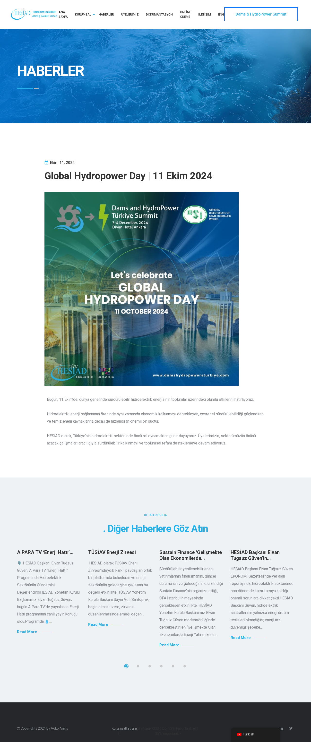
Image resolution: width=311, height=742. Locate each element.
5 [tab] (173, 666)
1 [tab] (126, 666)
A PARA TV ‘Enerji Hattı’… (45, 552)
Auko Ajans (59, 728)
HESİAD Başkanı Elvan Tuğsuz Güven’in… (255, 555)
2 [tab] (138, 666)
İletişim (131, 728)
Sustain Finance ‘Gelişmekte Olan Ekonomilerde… (190, 555)
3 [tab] (149, 666)
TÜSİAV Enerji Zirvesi (112, 552)
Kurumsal (119, 731)
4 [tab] (161, 666)
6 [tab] (184, 666)
